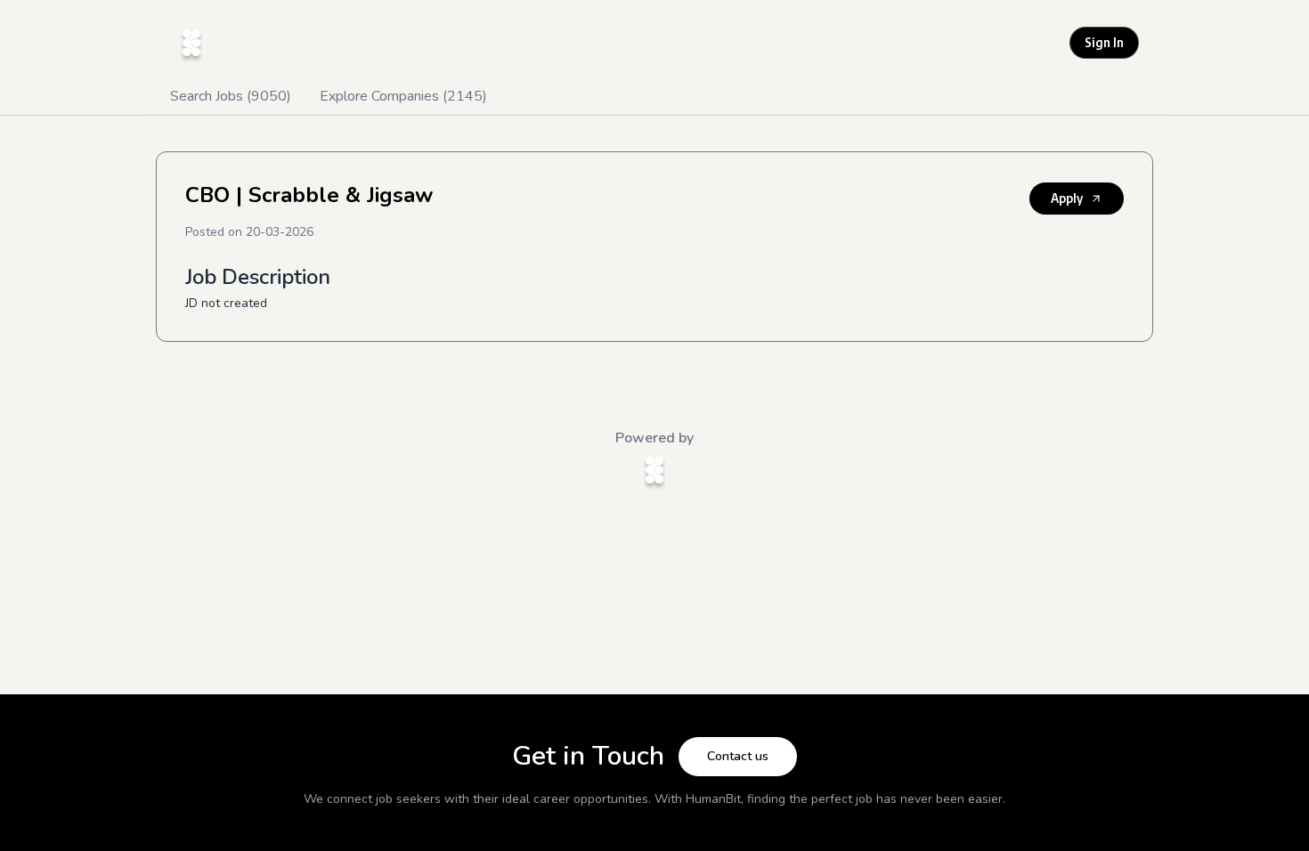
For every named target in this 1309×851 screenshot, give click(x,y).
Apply (1067, 198)
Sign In (1104, 42)
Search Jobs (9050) (230, 96)
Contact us (737, 756)
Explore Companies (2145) (403, 96)
